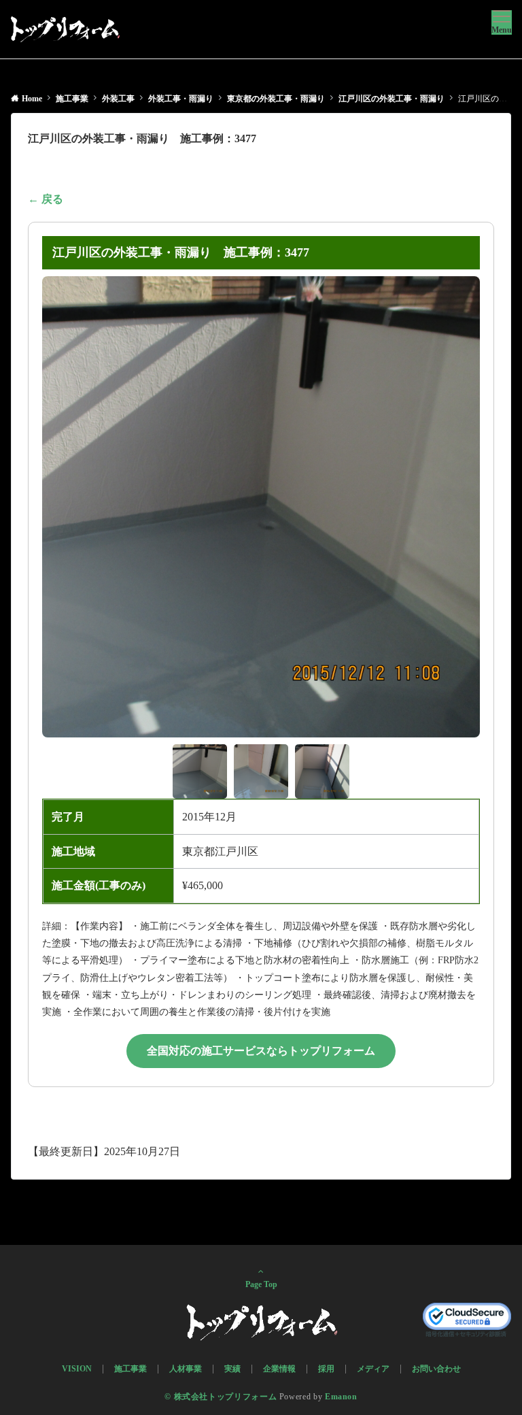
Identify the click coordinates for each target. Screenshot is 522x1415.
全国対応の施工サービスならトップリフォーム (261, 1050)
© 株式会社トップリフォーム (220, 1397)
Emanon (341, 1397)
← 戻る (45, 199)
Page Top (261, 1284)
